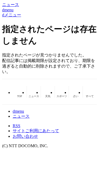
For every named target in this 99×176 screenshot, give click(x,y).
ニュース (21, 116)
